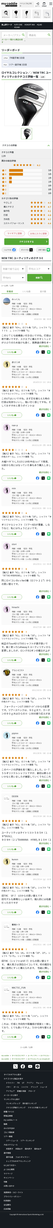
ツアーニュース (12, 1140)
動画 (5, 1124)
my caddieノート (11, 1120)
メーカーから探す (11, 1095)
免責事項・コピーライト (13, 1192)
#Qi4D (39, 24)
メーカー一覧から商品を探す (12, 40)
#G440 (17, 27)
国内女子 (37, 1148)
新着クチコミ (9, 1111)
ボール (16, 1087)
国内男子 (28, 1148)
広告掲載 (7, 1209)
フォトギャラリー (22, 1157)
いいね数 (26, 291)
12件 (42, 77)
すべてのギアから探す (12, 1074)
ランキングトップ (13, 1103)
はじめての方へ (10, 1165)
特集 (5, 1181)
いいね (10, 352)
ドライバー (10, 1082)
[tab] (9, 291)
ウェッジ (39, 1082)
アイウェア (10, 1091)
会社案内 (7, 1204)
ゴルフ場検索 (9, 1132)
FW (18, 1082)
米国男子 (9, 1148)
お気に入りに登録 (38, 233)
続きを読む (44, 346)
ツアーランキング (27, 1140)
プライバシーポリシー (12, 1196)
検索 (39, 277)
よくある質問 (9, 1169)
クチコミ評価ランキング (15, 1107)
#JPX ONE (18, 24)
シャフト (24, 1087)
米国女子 (19, 1148)
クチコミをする (26, 241)
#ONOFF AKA (30, 24)
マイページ (8, 1173)
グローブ (31, 1091)
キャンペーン (9, 1177)
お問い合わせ (9, 1186)
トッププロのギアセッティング (18, 1161)
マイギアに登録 (14, 233)
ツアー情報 (8, 1136)
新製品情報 (8, 1115)
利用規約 (7, 1200)
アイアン (30, 1082)
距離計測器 (21, 1091)
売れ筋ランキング (30, 1103)
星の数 (43, 291)
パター (8, 1087)
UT (23, 1082)
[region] (26, 15)
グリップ (34, 1087)
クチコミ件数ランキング (37, 1107)
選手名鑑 (9, 1157)
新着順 (10, 291)
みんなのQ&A (9, 1128)
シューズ (43, 1087)
